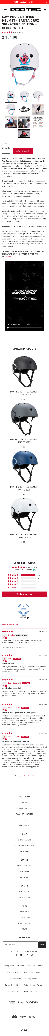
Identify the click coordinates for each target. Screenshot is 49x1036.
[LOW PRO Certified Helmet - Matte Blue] (25, 467)
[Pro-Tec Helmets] (25, 9)
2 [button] (20, 776)
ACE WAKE (24, 877)
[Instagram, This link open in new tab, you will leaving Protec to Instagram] (26, 955)
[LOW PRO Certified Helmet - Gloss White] (25, 514)
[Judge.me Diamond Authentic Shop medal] (23, 609)
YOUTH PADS (24, 897)
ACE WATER (24, 871)
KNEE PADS (24, 912)
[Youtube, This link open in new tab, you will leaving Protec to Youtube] (32, 955)
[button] (7, 32)
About (38, 972)
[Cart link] (44, 10)
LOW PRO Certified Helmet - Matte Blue (24, 488)
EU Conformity (16, 979)
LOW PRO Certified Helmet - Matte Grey (24, 440)
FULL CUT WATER (24, 866)
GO (42, 944)
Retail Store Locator (35, 966)
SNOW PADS (25, 851)
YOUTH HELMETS (24, 892)
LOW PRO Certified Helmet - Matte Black (24, 393)
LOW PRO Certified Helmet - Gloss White (24, 536)
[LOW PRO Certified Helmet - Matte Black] (25, 371)
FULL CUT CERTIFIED (24, 814)
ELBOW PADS (24, 917)
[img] (7, 632)
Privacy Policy (35, 951)
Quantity (6, 148)
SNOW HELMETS (24, 840)
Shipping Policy (14, 991)
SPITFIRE (24, 820)
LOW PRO (24, 803)
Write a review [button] (24, 594)
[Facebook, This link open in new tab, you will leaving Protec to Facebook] (16, 955)
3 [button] (24, 776)
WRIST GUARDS (24, 923)
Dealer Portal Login (31, 991)
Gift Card (20, 966)
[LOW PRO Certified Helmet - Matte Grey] (25, 419)
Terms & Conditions (13, 985)
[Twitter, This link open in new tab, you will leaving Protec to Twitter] (21, 955)
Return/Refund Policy (33, 985)
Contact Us (28, 972)
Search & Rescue (14, 972)
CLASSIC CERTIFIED (24, 808)
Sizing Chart (9, 966)
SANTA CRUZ (24, 825)
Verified (23, 618)
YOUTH (24, 929)
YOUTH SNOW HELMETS (24, 846)
